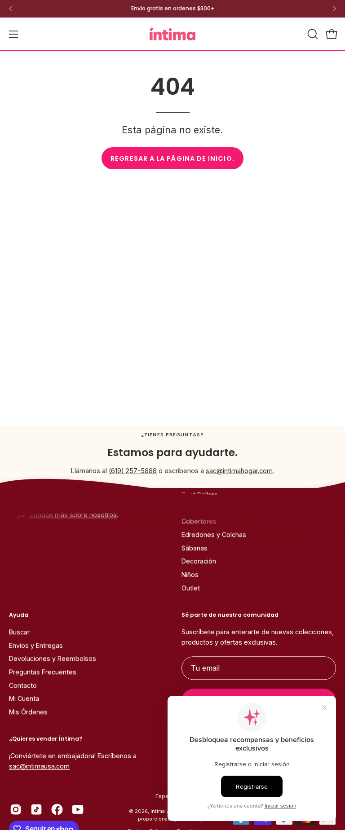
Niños (190, 575)
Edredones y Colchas (213, 535)
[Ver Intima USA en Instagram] (15, 810)
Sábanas (194, 548)
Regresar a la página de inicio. (172, 158)
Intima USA (163, 812)
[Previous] (11, 8)
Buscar (19, 632)
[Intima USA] (172, 34)
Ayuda (18, 614)
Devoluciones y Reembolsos (52, 659)
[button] (311, 34)
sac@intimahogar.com (239, 470)
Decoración (198, 561)
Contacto (23, 685)
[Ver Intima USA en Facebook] (57, 810)
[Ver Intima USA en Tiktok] (36, 810)
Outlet (190, 588)
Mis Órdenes (28, 712)
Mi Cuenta (24, 699)
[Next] (334, 8)
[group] (172, 8)
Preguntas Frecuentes (42, 672)
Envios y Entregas (36, 645)
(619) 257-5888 (133, 470)
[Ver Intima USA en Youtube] (77, 810)
